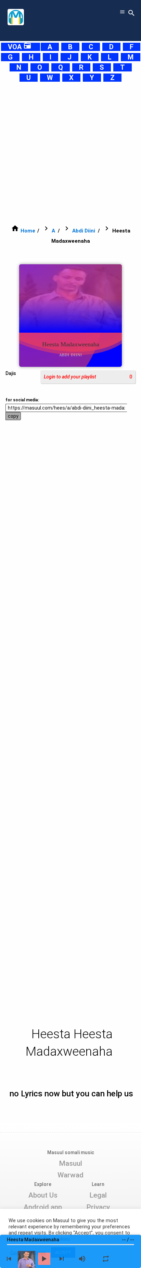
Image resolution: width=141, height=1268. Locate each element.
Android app (43, 1207)
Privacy (98, 1207)
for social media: (22, 400)
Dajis (10, 373)
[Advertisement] (70, 153)
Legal (98, 1195)
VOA (19, 47)
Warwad (70, 1175)
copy (13, 416)
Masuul (70, 1163)
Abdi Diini (83, 231)
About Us (42, 1195)
